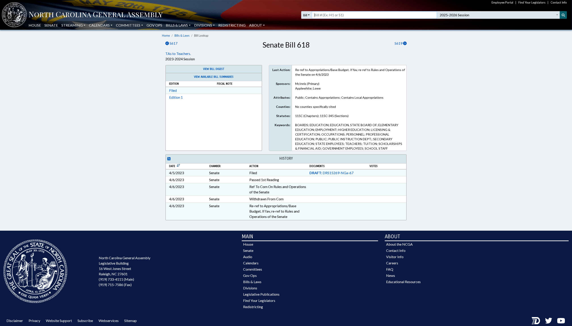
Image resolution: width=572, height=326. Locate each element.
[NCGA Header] (96, 15)
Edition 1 (176, 97)
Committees (252, 269)
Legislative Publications (261, 294)
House (35, 25)
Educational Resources (403, 282)
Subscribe (85, 320)
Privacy (34, 320)
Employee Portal (502, 2)
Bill (305, 15)
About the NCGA (399, 244)
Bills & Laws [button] (177, 25)
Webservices (109, 320)
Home (166, 35)
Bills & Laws (182, 35)
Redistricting (232, 25)
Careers (392, 263)
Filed (173, 90)
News (390, 275)
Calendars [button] (99, 25)
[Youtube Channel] (561, 320)
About (255, 25)
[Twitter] (548, 320)
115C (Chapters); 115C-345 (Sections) (322, 116)
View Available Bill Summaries (213, 77)
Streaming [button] (72, 25)
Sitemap (130, 320)
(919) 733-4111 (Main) (116, 279)
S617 (173, 43)
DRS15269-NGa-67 (331, 173)
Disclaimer (14, 320)
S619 (399, 43)
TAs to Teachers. (178, 53)
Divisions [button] (203, 25)
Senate (51, 25)
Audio (247, 257)
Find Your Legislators (531, 2)
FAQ (389, 269)
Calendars (251, 263)
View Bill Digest (213, 69)
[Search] (563, 15)
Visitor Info (395, 257)
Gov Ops (154, 25)
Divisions (250, 288)
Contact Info (559, 2)
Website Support (59, 320)
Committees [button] (128, 25)
